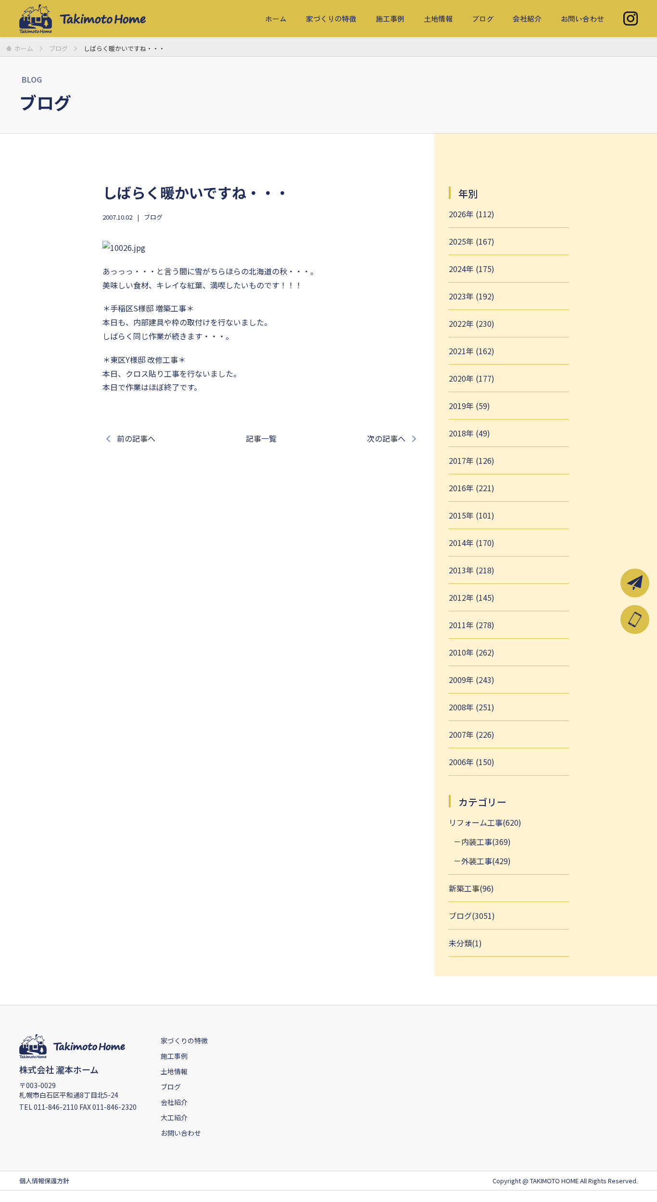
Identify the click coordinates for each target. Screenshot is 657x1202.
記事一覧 (261, 438)
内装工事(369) (486, 841)
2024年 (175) (471, 268)
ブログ (482, 18)
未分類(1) (465, 943)
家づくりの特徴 (331, 18)
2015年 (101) (471, 515)
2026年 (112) (471, 214)
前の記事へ (136, 438)
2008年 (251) (471, 707)
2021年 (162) (471, 351)
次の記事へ (386, 438)
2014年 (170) (471, 542)
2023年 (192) (471, 296)
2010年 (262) (471, 652)
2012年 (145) (471, 597)
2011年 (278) (471, 625)
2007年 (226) (471, 734)
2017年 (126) (471, 460)
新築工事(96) (471, 888)
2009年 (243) (471, 679)
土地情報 (438, 18)
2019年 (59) (469, 405)
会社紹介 (527, 18)
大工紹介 (174, 1117)
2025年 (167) (471, 241)
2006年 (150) (471, 762)
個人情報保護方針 (44, 1180)
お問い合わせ (582, 18)
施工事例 (390, 18)
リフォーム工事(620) (485, 822)
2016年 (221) (471, 488)
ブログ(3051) (472, 915)
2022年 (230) (471, 323)
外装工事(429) (486, 861)
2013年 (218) (471, 570)
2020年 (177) (471, 378)
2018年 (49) (469, 433)
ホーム (276, 18)
